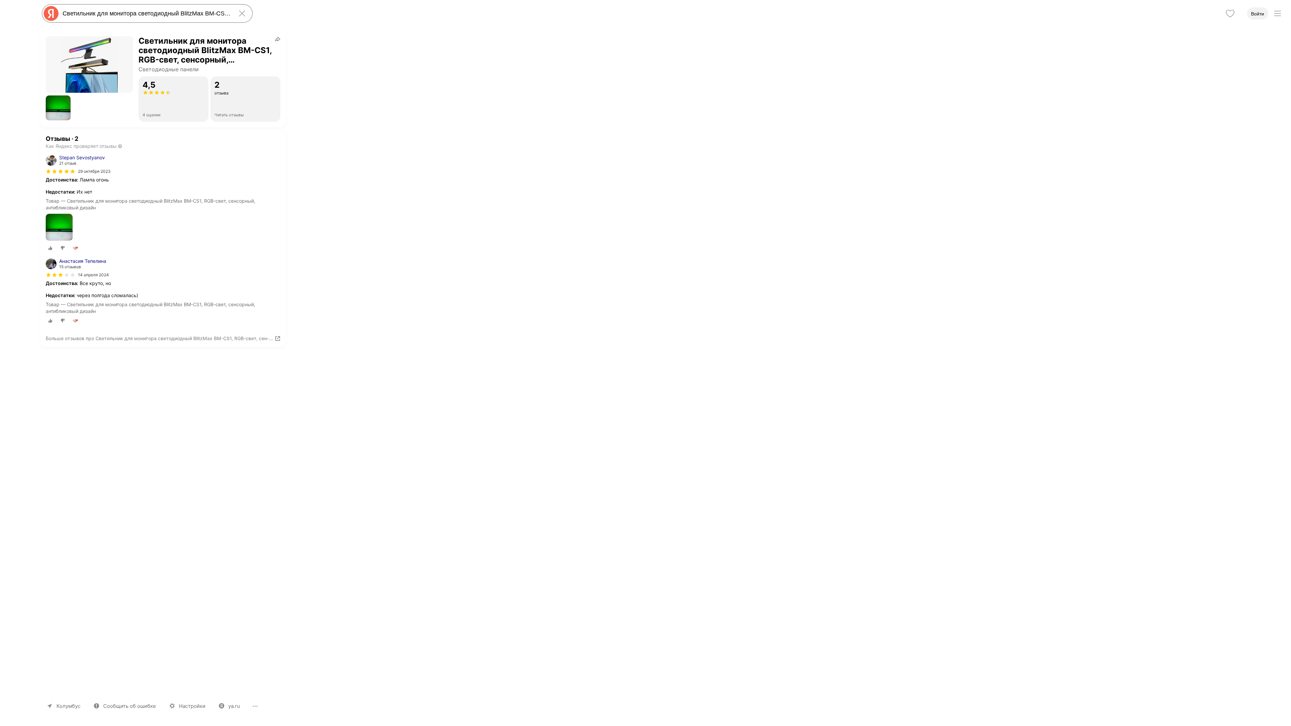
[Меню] (1277, 13)
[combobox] (145, 13)
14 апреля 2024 (93, 274)
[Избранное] (1230, 13)
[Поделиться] (277, 39)
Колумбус (68, 706)
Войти (1257, 13)
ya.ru (234, 706)
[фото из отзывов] (59, 228)
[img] (60, 171)
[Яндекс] (51, 13)
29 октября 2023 (94, 171)
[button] (58, 107)
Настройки (192, 706)
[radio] (50, 248)
